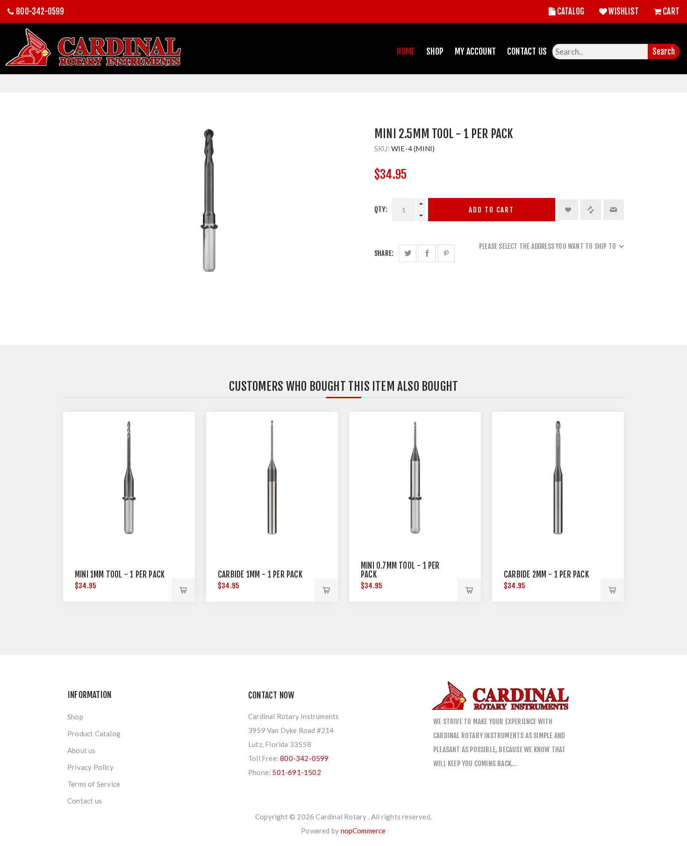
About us (81, 750)
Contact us (84, 801)
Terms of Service (93, 784)
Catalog (570, 11)
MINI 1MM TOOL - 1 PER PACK (120, 574)
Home (406, 51)
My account (475, 51)
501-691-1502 (296, 772)
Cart (671, 11)
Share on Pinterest (446, 253)
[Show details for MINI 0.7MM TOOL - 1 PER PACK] (415, 477)
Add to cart (491, 209)
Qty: (380, 209)
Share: (384, 253)
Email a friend (613, 209)
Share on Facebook (427, 253)
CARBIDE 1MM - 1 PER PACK (260, 574)
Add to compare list (590, 209)
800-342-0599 (40, 11)
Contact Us (527, 51)
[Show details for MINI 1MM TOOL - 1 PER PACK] (129, 477)
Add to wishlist (568, 209)
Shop (435, 51)
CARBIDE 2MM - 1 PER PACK (546, 574)
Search (663, 51)
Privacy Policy (90, 767)
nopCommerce (363, 830)
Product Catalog (94, 733)
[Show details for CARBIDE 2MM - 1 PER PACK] (558, 477)
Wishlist (623, 11)
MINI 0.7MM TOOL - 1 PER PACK (400, 570)
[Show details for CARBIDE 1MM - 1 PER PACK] (272, 477)
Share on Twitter (407, 253)
